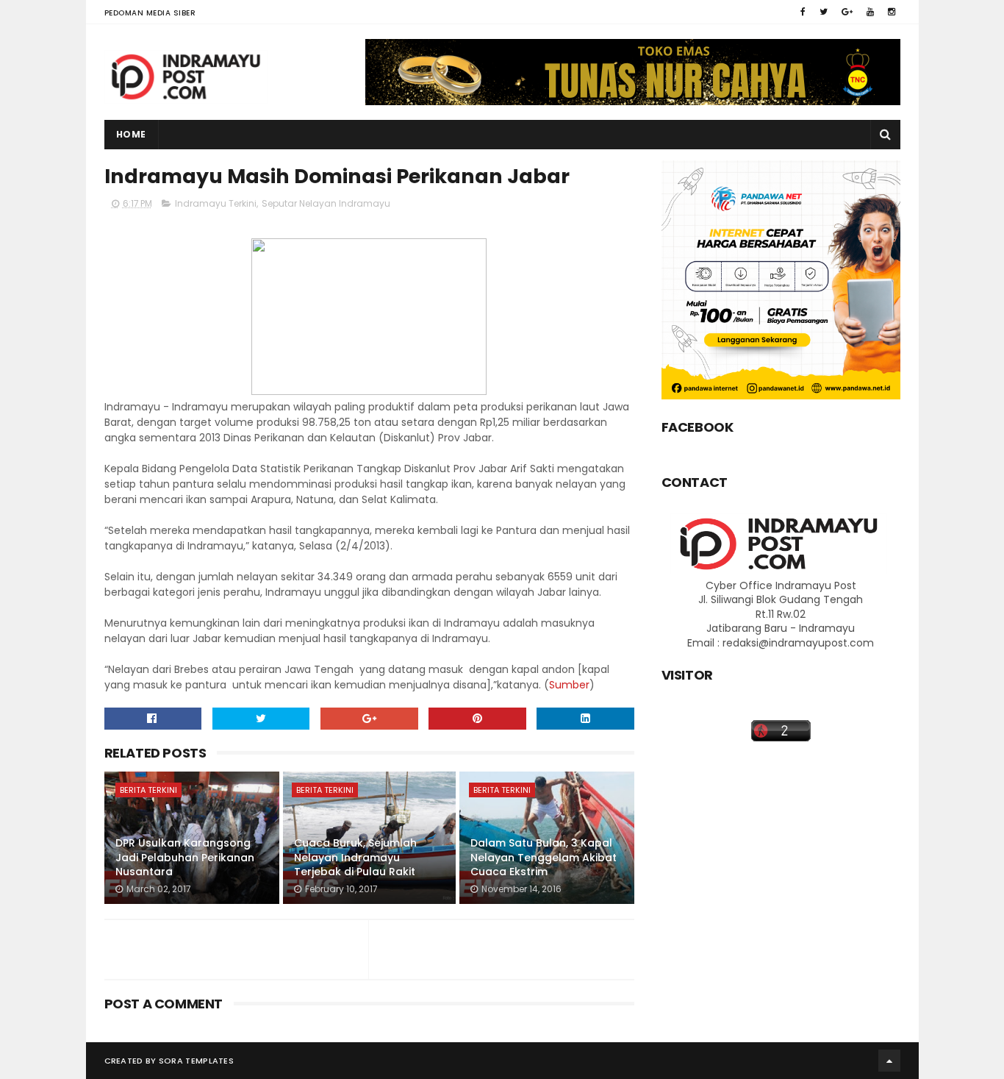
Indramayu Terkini (216, 203)
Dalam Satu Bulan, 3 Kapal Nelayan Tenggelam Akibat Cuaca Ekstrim (543, 857)
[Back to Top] (889, 1061)
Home (131, 134)
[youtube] (870, 12)
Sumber (569, 684)
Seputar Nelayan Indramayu (326, 203)
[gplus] (847, 12)
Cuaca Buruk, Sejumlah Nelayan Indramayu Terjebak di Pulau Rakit (355, 857)
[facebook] (803, 12)
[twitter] (823, 12)
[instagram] (891, 12)
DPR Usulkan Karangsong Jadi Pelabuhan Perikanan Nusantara (184, 857)
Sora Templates (196, 1060)
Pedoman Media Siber (150, 12)
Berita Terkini (148, 790)
